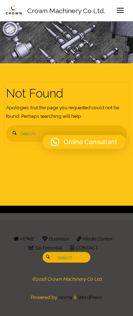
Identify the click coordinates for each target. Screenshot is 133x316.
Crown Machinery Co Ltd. (66, 11)
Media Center (97, 239)
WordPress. (90, 297)
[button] (84, 142)
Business (58, 239)
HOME (26, 239)
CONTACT (86, 248)
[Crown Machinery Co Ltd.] (14, 11)
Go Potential (48, 248)
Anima (64, 297)
